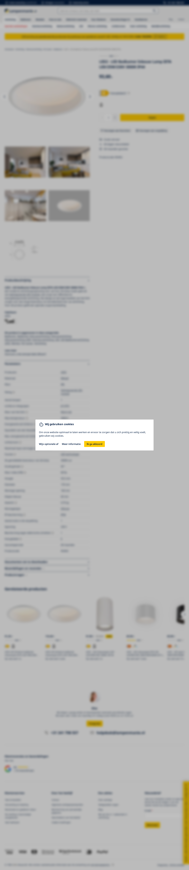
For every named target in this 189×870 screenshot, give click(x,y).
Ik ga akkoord (94, 444)
